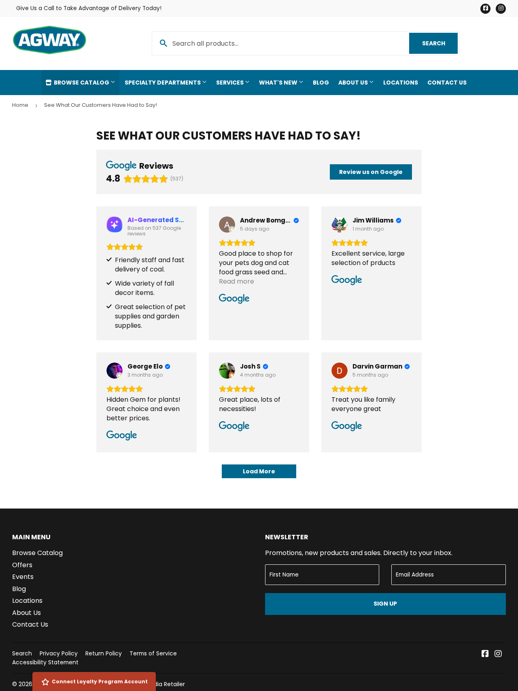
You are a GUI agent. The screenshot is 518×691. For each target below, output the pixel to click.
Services (230, 82)
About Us (353, 82)
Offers (22, 565)
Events (23, 576)
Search (440, 43)
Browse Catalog (81, 82)
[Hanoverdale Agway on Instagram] (498, 654)
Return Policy (103, 653)
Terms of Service (153, 653)
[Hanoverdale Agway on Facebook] (485, 654)
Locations (400, 82)
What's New (279, 82)
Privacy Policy (59, 653)
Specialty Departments (163, 82)
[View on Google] (227, 224)
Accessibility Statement (45, 662)
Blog (321, 82)
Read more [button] (236, 281)
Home (20, 105)
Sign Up (385, 604)
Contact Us (447, 82)
